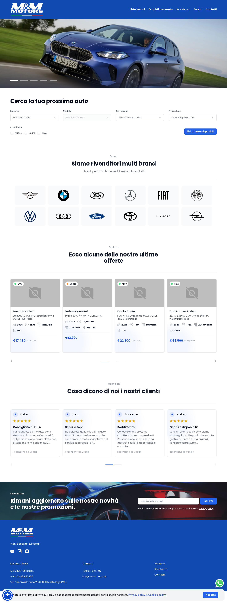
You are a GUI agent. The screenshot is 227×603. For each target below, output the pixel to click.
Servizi (198, 9)
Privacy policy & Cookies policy (147, 595)
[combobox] (34, 117)
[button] (7, 595)
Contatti (211, 9)
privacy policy (206, 508)
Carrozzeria (122, 111)
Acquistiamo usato (161, 9)
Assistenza (183, 9)
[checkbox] (11, 133)
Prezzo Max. (175, 111)
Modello (67, 111)
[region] (113, 320)
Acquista (159, 563)
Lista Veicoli (137, 9)
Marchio (14, 111)
